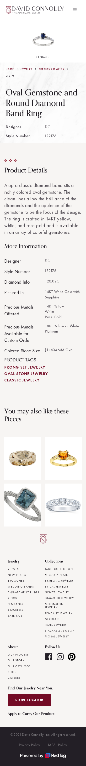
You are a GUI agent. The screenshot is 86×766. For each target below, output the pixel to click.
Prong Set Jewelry (24, 367)
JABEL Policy (57, 744)
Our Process (18, 654)
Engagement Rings (23, 592)
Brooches (16, 580)
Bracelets (15, 609)
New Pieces (17, 575)
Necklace (52, 619)
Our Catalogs (19, 666)
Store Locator (29, 700)
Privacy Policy (29, 744)
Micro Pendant (57, 575)
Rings (12, 598)
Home (10, 69)
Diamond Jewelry (59, 598)
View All (14, 569)
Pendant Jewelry (58, 613)
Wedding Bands (21, 586)
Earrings (15, 615)
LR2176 (10, 75)
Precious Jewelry (51, 69)
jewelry (26, 69)
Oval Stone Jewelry (26, 373)
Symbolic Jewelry (59, 580)
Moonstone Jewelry (55, 605)
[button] (75, 10)
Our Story (16, 660)
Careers (14, 677)
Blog (12, 672)
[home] (36, 10)
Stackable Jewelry (59, 630)
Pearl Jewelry (56, 624)
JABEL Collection (59, 569)
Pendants (15, 604)
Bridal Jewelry (57, 586)
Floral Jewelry (57, 636)
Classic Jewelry (21, 380)
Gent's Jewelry (57, 592)
